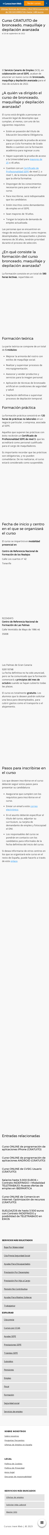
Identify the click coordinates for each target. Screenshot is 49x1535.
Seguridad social (11, 1403)
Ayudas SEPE (10, 1336)
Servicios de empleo (13, 1411)
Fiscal (6, 1386)
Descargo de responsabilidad (18, 1476)
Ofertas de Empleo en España (18, 1444)
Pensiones (9, 1369)
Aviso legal (10, 1472)
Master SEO (11, 1512)
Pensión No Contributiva (15, 1289)
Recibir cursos (34, 3)
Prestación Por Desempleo (16, 1272)
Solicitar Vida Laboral (16, 1504)
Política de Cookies (13, 1463)
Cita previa (9, 1319)
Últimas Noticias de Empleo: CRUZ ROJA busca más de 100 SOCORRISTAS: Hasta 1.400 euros (24, 10)
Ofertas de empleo (15, 1497)
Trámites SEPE (11, 1353)
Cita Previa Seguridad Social (17, 1255)
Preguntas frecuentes (14, 1440)
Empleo (7, 1378)
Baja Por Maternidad (13, 1247)
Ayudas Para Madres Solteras (18, 1297)
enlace (14, 861)
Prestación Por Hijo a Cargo (17, 1280)
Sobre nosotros (12, 1436)
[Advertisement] (24, 46)
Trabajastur (9, 1305)
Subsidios (8, 1361)
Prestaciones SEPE (12, 1344)
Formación (9, 1394)
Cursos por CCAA (12, 1328)
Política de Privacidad (14, 1468)
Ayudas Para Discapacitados (17, 1264)
